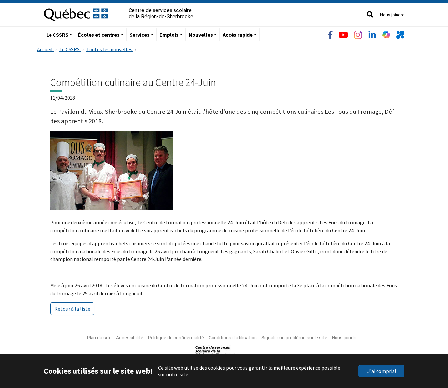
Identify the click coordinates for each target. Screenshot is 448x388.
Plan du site (99, 337)
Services (140, 34)
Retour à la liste (72, 308)
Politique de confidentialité (176, 337)
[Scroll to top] (431, 351)
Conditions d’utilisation (233, 337)
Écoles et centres (99, 34)
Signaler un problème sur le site (294, 337)
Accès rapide (238, 34)
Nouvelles (201, 34)
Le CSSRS (57, 34)
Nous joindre (392, 14)
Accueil (45, 49)
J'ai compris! (381, 371)
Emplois (169, 34)
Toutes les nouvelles (109, 49)
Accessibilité (129, 337)
